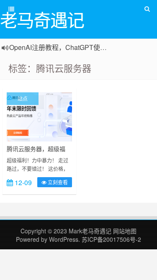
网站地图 (124, 231)
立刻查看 (57, 182)
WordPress (63, 239)
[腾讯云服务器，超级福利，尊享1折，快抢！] (39, 116)
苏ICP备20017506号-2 (111, 239)
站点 (23, 98)
